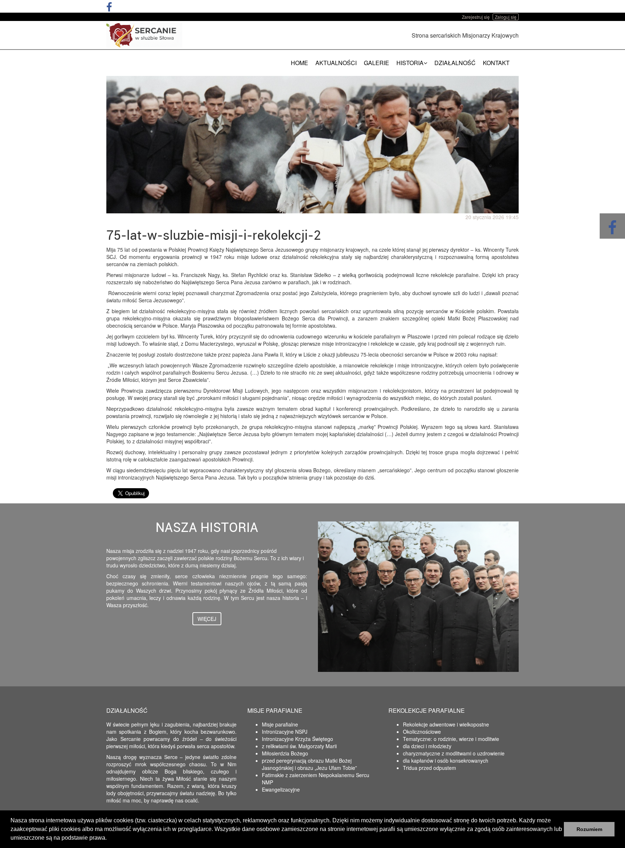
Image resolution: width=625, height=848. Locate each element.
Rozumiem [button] (589, 829)
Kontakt (496, 63)
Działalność (455, 63)
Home (299, 63)
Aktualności (336, 63)
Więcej (206, 618)
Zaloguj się (505, 17)
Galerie (376, 63)
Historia (410, 63)
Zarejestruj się (476, 17)
